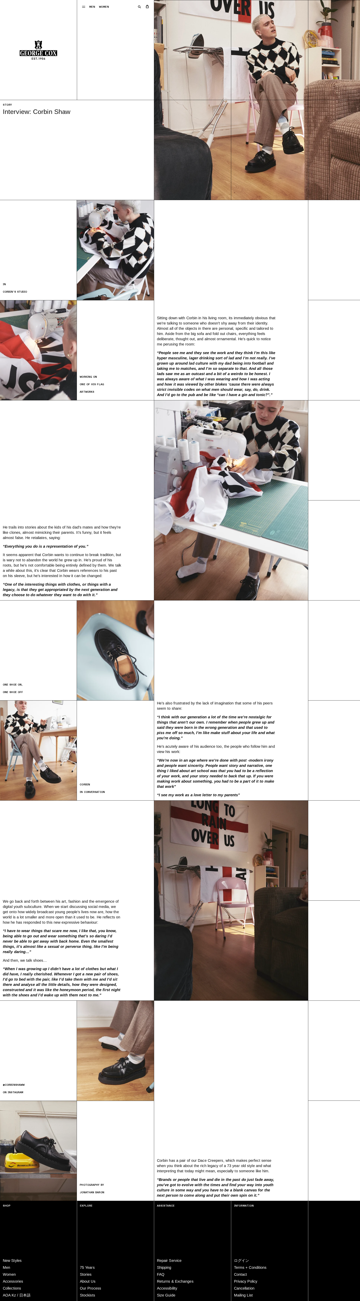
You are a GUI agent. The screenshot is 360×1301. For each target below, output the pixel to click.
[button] (83, 6)
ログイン (241, 1260)
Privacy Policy (245, 1281)
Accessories (13, 1281)
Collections (12, 1288)
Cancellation (244, 1288)
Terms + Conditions (250, 1267)
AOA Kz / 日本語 (17, 1295)
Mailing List (243, 1295)
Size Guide (166, 1295)
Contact (240, 1274)
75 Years (87, 1267)
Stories (86, 1274)
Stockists (87, 1295)
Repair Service (169, 1260)
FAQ (160, 1274)
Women (104, 6)
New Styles (12, 1260)
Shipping (164, 1267)
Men (92, 6)
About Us (87, 1281)
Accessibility (167, 1288)
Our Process (90, 1288)
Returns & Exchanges (175, 1281)
